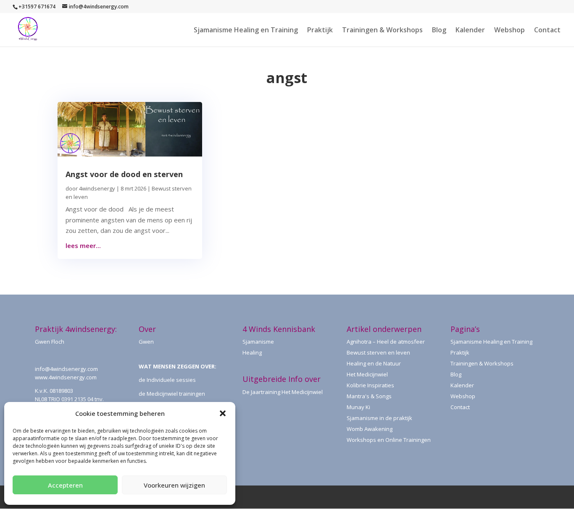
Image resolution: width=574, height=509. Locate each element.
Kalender (470, 30)
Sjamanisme (258, 341)
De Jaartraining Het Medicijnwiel (282, 392)
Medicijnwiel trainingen (176, 393)
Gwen (146, 341)
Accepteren (65, 485)
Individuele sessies (171, 380)
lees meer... (83, 245)
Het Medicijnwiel (367, 374)
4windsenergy (97, 188)
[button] (223, 413)
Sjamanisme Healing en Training (246, 30)
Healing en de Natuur (374, 363)
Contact (547, 30)
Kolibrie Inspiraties (370, 385)
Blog (439, 30)
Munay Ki (358, 407)
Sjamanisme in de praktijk (379, 418)
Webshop (509, 30)
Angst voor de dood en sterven (124, 174)
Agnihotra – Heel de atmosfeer (386, 341)
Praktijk (320, 30)
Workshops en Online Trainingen (389, 440)
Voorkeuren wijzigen (174, 485)
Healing (252, 352)
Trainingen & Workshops (382, 30)
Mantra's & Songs (369, 396)
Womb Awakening (369, 429)
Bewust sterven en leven (378, 352)
